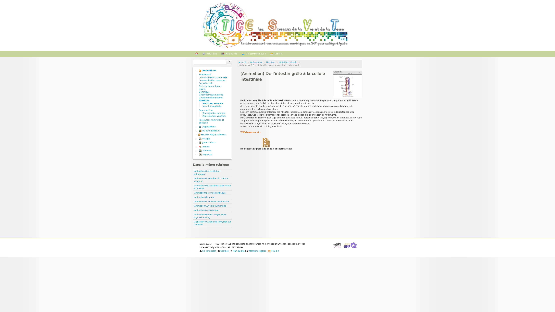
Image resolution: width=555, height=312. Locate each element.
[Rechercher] (229, 62)
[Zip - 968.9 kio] (266, 142)
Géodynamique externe (211, 95)
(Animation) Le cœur (204, 197)
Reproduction (206, 110)
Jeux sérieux (209, 142)
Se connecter (209, 251)
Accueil (242, 62)
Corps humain (206, 83)
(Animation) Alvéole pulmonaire (210, 206)
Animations (256, 62)
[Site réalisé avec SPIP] (338, 246)
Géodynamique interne (211, 97)
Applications (209, 126)
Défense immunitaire (210, 86)
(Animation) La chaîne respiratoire (211, 201)
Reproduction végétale (214, 116)
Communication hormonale (213, 77)
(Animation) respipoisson (206, 210)
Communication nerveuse (212, 80)
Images (206, 138)
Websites (207, 154)
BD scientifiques (211, 130)
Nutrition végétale (212, 106)
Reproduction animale (214, 113)
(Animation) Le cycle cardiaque (210, 193)
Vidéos (206, 146)
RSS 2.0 (274, 251)
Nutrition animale (288, 62)
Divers (202, 89)
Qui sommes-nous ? (256, 54)
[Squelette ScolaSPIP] (351, 246)
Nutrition (270, 62)
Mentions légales (257, 251)
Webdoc (206, 150)
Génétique (204, 92)
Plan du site (231, 54)
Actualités (212, 54)
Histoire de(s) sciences (213, 134)
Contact (278, 54)
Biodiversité (205, 74)
